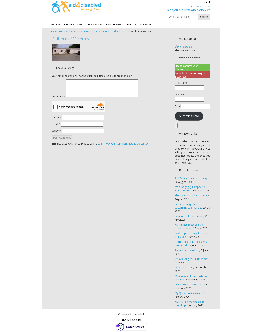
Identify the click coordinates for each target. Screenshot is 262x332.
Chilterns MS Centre (122, 31)
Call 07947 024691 (199, 6)
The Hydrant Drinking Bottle (191, 195)
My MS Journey (94, 24)
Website (56, 131)
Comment (58, 96)
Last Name (181, 94)
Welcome (55, 24)
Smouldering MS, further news (192, 259)
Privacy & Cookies (131, 319)
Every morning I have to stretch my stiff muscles (188, 205)
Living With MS (66, 31)
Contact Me (145, 24)
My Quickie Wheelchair (188, 293)
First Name (181, 82)
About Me (131, 24)
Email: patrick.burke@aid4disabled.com (188, 10)
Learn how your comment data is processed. (123, 143)
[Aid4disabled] (183, 46)
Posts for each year (73, 24)
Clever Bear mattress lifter (190, 284)
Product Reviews (114, 24)
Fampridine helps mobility (189, 216)
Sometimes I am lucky (187, 250)
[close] (176, 125)
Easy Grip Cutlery (184, 267)
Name (56, 117)
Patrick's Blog (82, 31)
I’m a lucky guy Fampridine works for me (190, 188)
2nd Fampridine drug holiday (191, 178)
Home (54, 31)
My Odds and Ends (100, 31)
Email (56, 124)
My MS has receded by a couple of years (189, 226)
